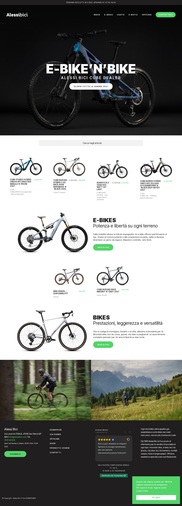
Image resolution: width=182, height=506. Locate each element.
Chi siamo (55, 434)
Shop (53, 443)
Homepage (56, 430)
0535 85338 (9, 440)
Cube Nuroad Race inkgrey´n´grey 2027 (108, 290)
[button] (130, 432)
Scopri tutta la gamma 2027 (91, 86)
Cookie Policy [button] (142, 491)
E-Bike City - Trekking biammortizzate (148, 197)
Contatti (55, 452)
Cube (12, 190)
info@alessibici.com (18, 437)
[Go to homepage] (17, 14)
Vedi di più (103, 247)
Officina (54, 439)
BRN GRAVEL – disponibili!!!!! (60, 292)
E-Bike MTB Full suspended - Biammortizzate (20, 193)
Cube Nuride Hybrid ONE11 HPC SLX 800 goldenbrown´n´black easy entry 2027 (150, 185)
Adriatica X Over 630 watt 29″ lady (103, 186)
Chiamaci (15, 454)
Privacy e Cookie (60, 448)
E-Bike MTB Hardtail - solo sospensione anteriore (102, 196)
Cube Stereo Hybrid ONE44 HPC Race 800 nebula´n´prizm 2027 (20, 182)
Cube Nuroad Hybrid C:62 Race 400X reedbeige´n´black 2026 (60, 184)
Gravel (55, 297)
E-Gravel (61, 192)
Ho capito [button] (156, 497)
